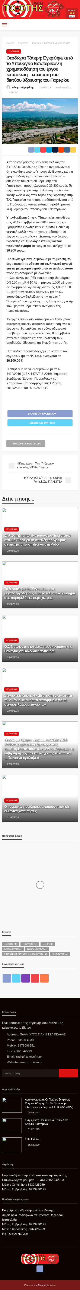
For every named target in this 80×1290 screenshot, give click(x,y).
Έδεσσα (10, 943)
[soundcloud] (44, 978)
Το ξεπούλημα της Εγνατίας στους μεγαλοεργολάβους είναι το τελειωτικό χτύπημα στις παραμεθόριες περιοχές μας (39, 593)
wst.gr (53, 1285)
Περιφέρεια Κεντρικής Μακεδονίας (25, 953)
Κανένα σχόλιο (63, 87)
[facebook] (7, 978)
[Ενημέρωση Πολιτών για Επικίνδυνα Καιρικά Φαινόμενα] (12, 1125)
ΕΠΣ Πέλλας (32, 1139)
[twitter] (16, 978)
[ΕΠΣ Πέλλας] (12, 1144)
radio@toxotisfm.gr (29, 1056)
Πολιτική (14, 51)
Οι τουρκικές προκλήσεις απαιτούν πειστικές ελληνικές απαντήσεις (37, 809)
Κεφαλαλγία (13, 948)
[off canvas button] (4, 24)
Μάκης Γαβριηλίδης (23, 87)
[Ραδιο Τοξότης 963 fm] (34, 8)
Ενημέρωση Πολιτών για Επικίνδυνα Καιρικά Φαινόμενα (46, 1121)
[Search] (74, 24)
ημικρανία (60, 953)
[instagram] (25, 978)
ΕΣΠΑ (48, 943)
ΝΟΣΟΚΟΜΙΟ (37, 948)
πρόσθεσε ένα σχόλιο (27, 443)
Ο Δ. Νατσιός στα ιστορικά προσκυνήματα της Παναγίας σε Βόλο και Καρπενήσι (38, 649)
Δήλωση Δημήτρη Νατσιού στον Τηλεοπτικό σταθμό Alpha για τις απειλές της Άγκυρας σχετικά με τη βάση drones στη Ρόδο (37, 539)
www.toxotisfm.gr (31, 1062)
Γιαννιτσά (30, 943)
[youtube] (35, 978)
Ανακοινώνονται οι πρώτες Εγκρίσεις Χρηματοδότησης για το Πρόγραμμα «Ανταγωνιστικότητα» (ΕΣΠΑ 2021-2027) (49, 1103)
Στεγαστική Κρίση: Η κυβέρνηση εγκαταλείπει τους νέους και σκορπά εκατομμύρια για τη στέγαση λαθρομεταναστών (38, 699)
